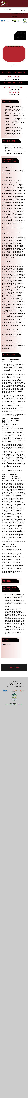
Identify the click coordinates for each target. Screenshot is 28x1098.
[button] (11, 66)
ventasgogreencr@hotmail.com (14, 686)
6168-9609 (14, 681)
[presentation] (13, 64)
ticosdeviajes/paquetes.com (14, 704)
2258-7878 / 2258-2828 (14, 683)
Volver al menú (7, 9)
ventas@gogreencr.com (14, 684)
